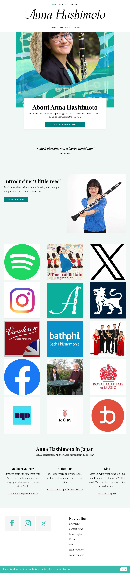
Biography (74, 523)
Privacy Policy (76, 549)
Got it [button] (124, 569)
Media (72, 544)
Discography (75, 534)
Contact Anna (76, 528)
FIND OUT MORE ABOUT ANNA (65, 125)
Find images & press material (23, 493)
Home (72, 539)
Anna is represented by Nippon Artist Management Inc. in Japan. (65, 454)
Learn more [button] (67, 569)
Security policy (76, 554)
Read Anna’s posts (107, 493)
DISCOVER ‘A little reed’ (16, 199)
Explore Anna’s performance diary (65, 489)
